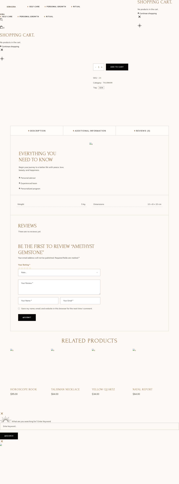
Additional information (90, 131)
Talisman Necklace (65, 389)
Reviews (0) (143, 131)
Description (38, 131)
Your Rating (24, 265)
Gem (101, 88)
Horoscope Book (23, 389)
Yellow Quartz (103, 389)
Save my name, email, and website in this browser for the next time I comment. (56, 308)
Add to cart (117, 67)
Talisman (107, 83)
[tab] (36, 130)
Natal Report (143, 389)
